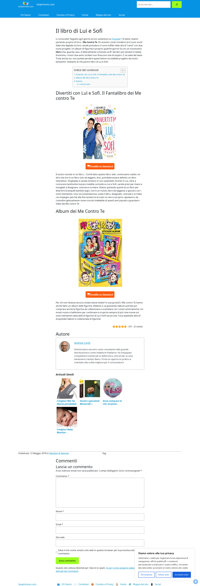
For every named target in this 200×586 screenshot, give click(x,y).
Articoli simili (85, 84)
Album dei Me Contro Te (87, 77)
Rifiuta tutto (163, 574)
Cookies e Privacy (65, 14)
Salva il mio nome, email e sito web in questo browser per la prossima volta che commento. (99, 552)
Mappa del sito (103, 14)
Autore (79, 81)
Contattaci (43, 14)
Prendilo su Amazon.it (101, 166)
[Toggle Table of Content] (122, 70)
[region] (165, 565)
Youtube (116, 38)
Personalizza (146, 574)
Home (85, 14)
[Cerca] (177, 4)
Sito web (60, 537)
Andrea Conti (82, 343)
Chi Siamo (26, 14)
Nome (60, 511)
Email (59, 524)
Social (122, 14)
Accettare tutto (181, 574)
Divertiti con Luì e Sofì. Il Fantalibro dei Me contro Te (100, 74)
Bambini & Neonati (59, 453)
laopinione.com (27, 584)
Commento (62, 476)
